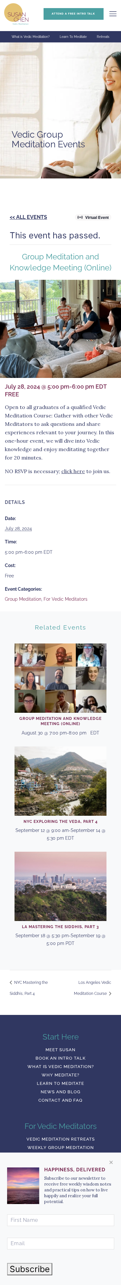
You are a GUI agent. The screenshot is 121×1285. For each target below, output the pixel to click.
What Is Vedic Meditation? (60, 1066)
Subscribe (30, 1269)
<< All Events (28, 217)
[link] (113, 13)
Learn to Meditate (60, 1083)
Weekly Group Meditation (60, 1147)
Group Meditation (23, 599)
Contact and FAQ (60, 1100)
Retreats (103, 37)
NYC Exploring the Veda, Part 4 (61, 821)
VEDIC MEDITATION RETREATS (60, 1139)
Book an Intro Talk (60, 1058)
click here (73, 471)
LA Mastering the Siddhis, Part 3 (60, 927)
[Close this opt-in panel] (111, 1162)
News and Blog (60, 1091)
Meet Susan (60, 1049)
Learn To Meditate (73, 37)
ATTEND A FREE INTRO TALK (73, 13)
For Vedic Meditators (65, 599)
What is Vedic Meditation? (31, 37)
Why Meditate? (60, 1075)
